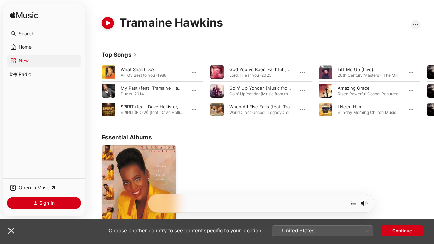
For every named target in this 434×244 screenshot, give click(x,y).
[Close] (11, 231)
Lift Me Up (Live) (355, 69)
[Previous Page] (95, 91)
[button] (44, 33)
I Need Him (349, 106)
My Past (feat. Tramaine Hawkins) (156, 88)
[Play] (108, 23)
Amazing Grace (354, 88)
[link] (119, 54)
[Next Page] (427, 91)
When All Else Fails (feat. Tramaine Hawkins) (276, 106)
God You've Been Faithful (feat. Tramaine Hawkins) (283, 69)
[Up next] (354, 203)
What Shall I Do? (138, 69)
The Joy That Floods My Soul (132, 148)
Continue (402, 230)
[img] (24, 15)
